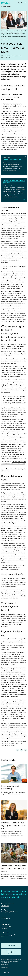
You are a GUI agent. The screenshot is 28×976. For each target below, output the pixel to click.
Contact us (7, 918)
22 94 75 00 (5, 905)
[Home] (5, 3)
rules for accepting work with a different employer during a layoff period (13, 464)
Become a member (10, 891)
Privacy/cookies (4, 964)
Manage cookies (4, 967)
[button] (19, 3)
